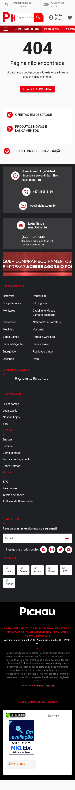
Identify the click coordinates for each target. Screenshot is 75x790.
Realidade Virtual (43, 351)
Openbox (8, 359)
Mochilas (8, 329)
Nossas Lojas (11, 417)
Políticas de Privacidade (18, 501)
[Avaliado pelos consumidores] (22, 738)
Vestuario (38, 329)
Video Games (11, 336)
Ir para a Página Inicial (37, 89)
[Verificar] (16, 717)
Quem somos (11, 404)
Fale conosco (11, 488)
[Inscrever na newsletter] (67, 538)
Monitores (9, 310)
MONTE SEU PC (51, 29)
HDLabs (51, 685)
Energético (9, 351)
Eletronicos (10, 322)
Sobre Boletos (11, 466)
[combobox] (27, 17)
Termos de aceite (13, 495)
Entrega (7, 439)
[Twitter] (59, 549)
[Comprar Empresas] (37, 264)
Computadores (12, 303)
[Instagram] (51, 549)
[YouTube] (68, 549)
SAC (5, 481)
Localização (10, 410)
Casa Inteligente (13, 344)
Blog (5, 423)
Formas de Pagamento (17, 459)
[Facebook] (43, 549)
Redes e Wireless (44, 336)
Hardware (8, 296)
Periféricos (40, 296)
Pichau (40, 685)
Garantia (8, 446)
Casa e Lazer (41, 344)
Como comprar (12, 452)
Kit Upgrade (40, 303)
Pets (36, 359)
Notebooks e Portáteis (47, 322)
